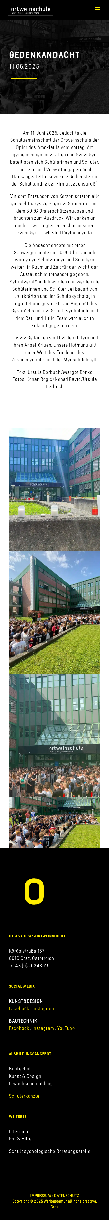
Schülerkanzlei (25, 1096)
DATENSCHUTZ (66, 1195)
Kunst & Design (25, 1076)
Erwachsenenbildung (31, 1083)
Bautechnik (21, 1068)
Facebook (19, 1008)
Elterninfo (19, 1131)
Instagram (42, 1008)
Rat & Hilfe (20, 1138)
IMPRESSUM (40, 1195)
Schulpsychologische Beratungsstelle (49, 1151)
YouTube (66, 1028)
